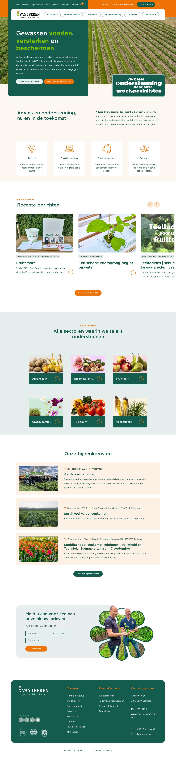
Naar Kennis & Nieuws (88, 293)
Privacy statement (108, 706)
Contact (104, 4)
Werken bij (77, 4)
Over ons (65, 5)
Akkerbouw (52, 15)
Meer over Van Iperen (29, 82)
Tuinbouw (132, 15)
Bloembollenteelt (72, 15)
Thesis (109, 750)
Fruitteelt (92, 15)
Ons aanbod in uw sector (58, 82)
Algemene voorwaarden (111, 701)
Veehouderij (150, 15)
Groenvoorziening (112, 15)
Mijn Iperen (148, 4)
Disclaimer (104, 711)
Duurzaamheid (51, 5)
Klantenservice (107, 696)
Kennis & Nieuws (21, 5)
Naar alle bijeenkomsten (88, 574)
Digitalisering (37, 5)
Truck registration (124, 4)
